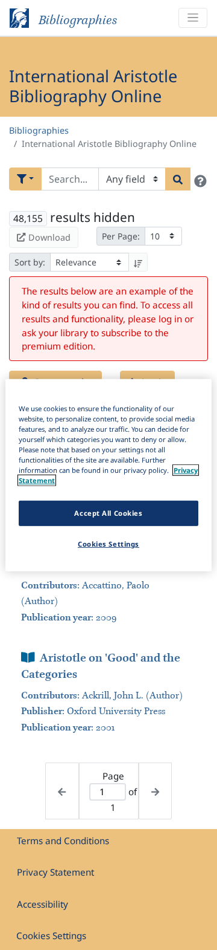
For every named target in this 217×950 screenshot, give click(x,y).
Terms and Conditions (63, 841)
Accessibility (42, 904)
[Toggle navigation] (192, 18)
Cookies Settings (51, 935)
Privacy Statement (55, 872)
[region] (108, 475)
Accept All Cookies (108, 513)
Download (49, 237)
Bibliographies (39, 130)
